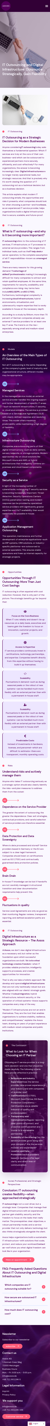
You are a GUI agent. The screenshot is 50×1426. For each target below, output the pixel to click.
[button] (47, 6)
